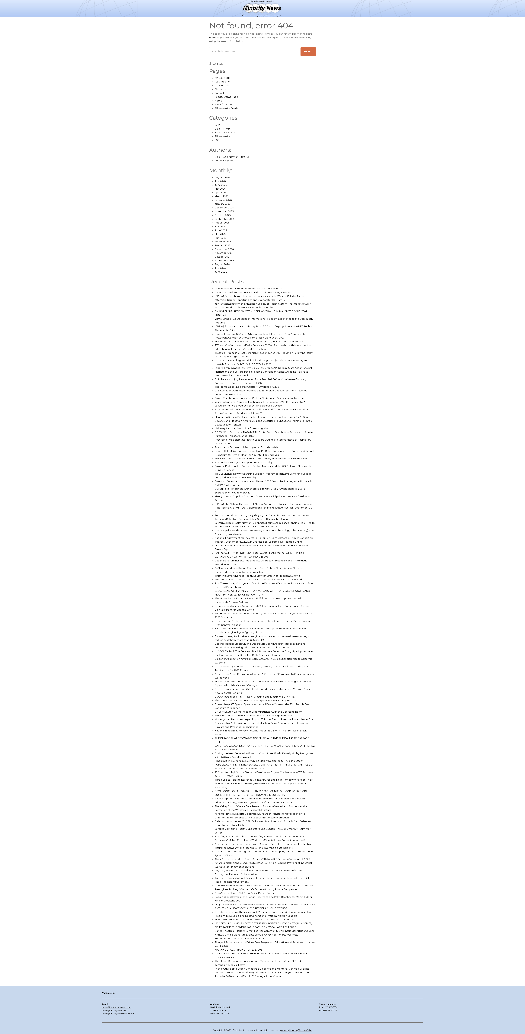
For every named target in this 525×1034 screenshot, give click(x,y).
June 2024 (221, 271)
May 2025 (220, 234)
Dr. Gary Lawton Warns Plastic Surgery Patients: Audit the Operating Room (258, 711)
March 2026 (221, 196)
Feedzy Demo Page (226, 96)
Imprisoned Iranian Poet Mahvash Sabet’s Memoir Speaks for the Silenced (258, 579)
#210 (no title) (223, 81)
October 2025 (223, 215)
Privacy (293, 1030)
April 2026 (220, 192)
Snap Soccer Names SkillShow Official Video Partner (245, 893)
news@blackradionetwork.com (116, 1007)
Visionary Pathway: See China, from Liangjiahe (242, 428)
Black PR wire (223, 128)
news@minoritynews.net (114, 1010)
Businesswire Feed (226, 132)
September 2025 (224, 219)
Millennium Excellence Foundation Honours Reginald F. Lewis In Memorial (259, 341)
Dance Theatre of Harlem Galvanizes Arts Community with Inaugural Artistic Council (264, 931)
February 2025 (223, 241)
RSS (217, 140)
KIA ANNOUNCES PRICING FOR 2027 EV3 (238, 949)
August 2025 (222, 222)
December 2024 (224, 249)
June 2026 (221, 185)
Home (218, 100)
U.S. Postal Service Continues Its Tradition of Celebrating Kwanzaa (253, 292)
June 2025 (221, 230)
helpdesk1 (221, 160)
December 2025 (224, 207)
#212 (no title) (222, 85)
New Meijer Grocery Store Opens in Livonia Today (243, 462)
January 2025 (222, 245)
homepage (216, 37)
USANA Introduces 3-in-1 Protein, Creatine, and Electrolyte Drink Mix (254, 696)
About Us (220, 89)
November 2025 (224, 211)
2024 (217, 125)
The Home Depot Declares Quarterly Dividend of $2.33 (247, 386)
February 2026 (223, 200)
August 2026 (222, 177)
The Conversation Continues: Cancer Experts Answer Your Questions (255, 700)
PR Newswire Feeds (226, 108)
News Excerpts (223, 104)
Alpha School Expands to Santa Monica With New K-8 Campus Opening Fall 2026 (262, 859)
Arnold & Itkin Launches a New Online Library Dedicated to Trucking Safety (259, 760)
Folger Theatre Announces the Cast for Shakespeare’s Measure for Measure (260, 398)
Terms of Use (305, 1030)
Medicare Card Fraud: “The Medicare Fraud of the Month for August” (255, 919)
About (284, 1030)
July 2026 (220, 181)
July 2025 (220, 226)
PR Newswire (222, 136)
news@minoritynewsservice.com (118, 1013)
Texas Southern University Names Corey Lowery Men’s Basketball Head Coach (261, 458)
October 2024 (223, 256)
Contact (219, 93)
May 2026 (220, 188)
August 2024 (222, 264)
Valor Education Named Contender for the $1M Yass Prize (248, 288)
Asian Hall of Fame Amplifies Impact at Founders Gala (246, 447)
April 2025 (220, 237)
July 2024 (220, 268)
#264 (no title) (223, 78)
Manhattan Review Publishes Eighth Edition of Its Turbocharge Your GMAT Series (262, 417)
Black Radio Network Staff (230, 157)
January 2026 (222, 203)
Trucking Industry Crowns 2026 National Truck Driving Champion (253, 715)
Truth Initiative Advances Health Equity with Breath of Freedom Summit (257, 575)
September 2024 (225, 260)
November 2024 (224, 253)
